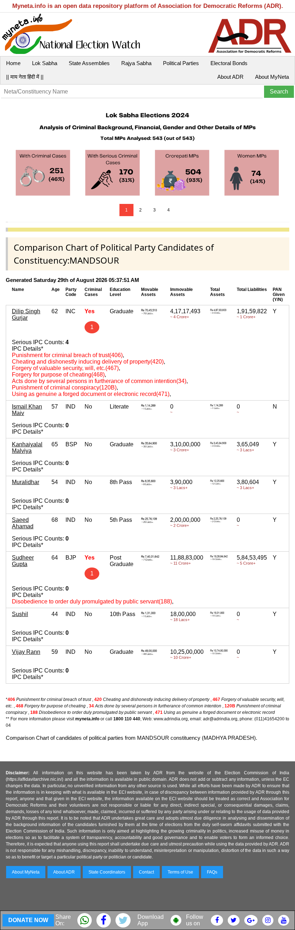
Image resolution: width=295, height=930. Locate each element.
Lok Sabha (44, 63)
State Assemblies (89, 63)
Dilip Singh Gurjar (26, 314)
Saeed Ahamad (22, 523)
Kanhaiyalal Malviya (27, 447)
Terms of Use (180, 872)
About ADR (230, 77)
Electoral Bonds (229, 63)
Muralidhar (25, 482)
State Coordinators (106, 872)
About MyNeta (272, 77)
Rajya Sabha (136, 63)
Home (13, 63)
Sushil (20, 614)
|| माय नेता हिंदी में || (25, 77)
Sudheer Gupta (23, 561)
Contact (146, 872)
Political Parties (181, 63)
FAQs (212, 872)
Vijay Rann (26, 652)
